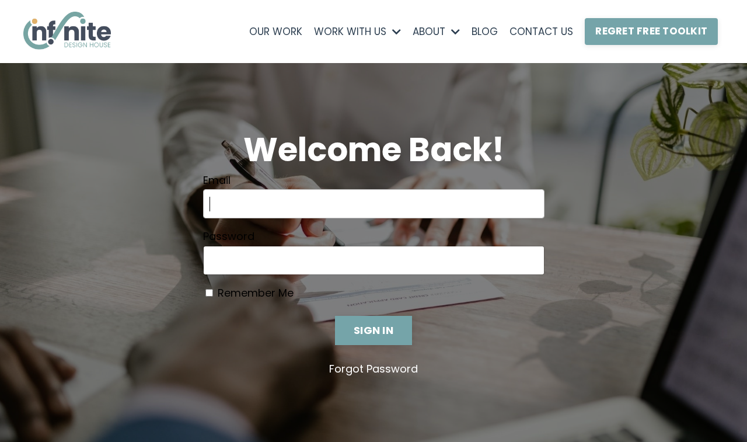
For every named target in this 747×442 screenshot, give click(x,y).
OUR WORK (275, 31)
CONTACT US (541, 31)
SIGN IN (373, 330)
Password (228, 236)
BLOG (485, 31)
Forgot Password (373, 368)
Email (217, 180)
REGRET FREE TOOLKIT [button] (651, 31)
